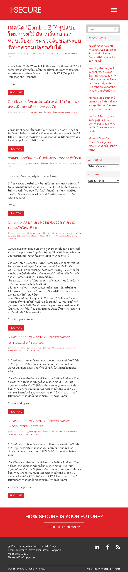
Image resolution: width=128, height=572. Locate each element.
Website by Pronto (110, 569)
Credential (15, 236)
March (67, 53)
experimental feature (30, 236)
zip (9, 56)
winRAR (74, 53)
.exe (56, 233)
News (46, 53)
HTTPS (55, 236)
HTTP (48, 236)
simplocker (30, 350)
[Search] (115, 29)
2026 (56, 53)
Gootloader (59, 112)
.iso (60, 233)
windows (69, 112)
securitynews (35, 53)
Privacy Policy (93, 569)
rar (24, 350)
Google (42, 236)
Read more (16, 92)
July (79, 163)
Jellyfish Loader (69, 163)
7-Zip (61, 53)
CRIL (60, 163)
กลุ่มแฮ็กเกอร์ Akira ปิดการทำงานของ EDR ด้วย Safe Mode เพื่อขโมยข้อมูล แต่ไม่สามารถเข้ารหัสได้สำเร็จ (102, 53)
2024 (55, 163)
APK (64, 233)
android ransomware (67, 348)
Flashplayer (12, 350)
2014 (56, 348)
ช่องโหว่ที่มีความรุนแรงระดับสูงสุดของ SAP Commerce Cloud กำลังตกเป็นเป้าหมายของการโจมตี (102, 124)
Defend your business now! (64, 527)
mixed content (65, 236)
